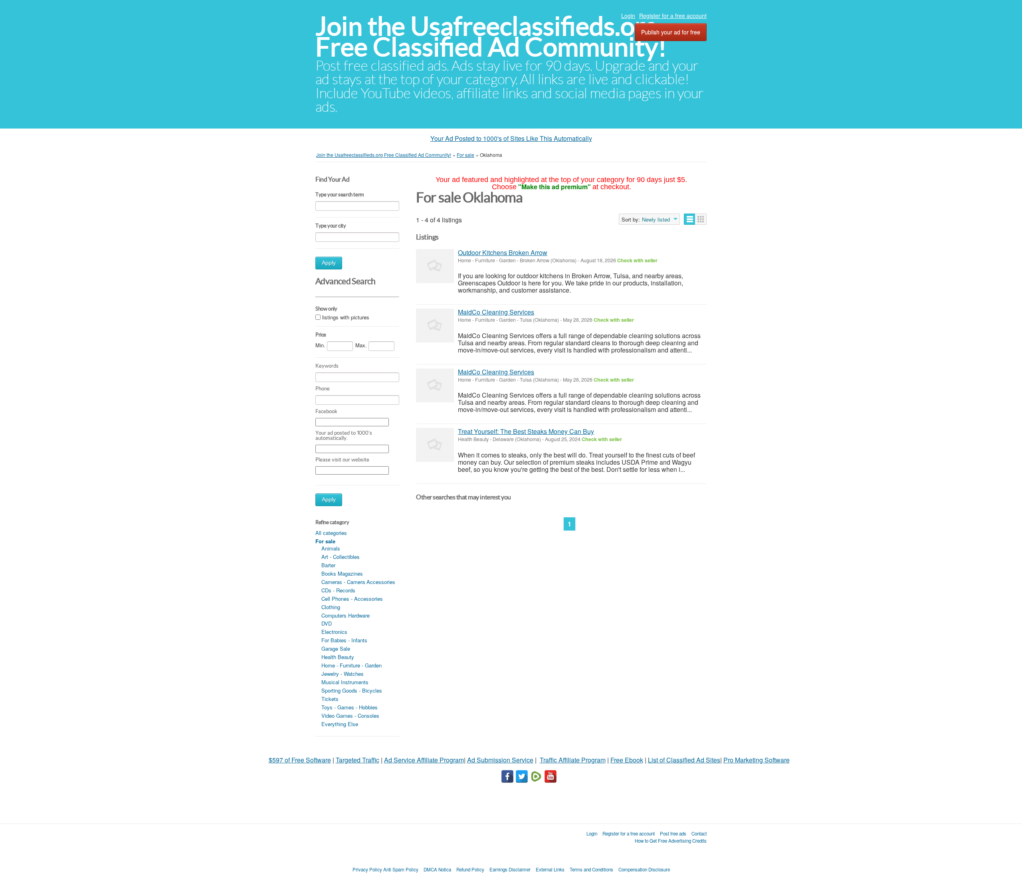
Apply (329, 263)
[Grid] (701, 219)
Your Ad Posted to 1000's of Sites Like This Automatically (511, 138)
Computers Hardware (345, 615)
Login (628, 16)
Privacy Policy (367, 869)
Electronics (334, 632)
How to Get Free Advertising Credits (671, 840)
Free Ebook (626, 759)
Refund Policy (470, 869)
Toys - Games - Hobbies (349, 707)
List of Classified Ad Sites (684, 759)
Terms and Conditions (591, 869)
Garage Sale (335, 648)
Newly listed (656, 219)
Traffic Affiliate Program (573, 759)
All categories (331, 533)
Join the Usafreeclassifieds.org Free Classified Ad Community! (491, 36)
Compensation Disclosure (644, 869)
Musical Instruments (344, 682)
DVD (326, 623)
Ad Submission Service (500, 759)
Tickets (330, 699)
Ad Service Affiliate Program (424, 759)
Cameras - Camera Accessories (358, 582)
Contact (699, 833)
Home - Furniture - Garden (351, 665)
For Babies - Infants (344, 640)
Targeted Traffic (357, 759)
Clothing (330, 607)
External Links (550, 869)
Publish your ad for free (670, 32)
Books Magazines (342, 573)
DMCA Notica (437, 869)
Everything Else (339, 724)
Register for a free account (673, 16)
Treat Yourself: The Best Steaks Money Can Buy (526, 431)
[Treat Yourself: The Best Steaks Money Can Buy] (435, 445)
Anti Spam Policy (400, 869)
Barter (328, 565)
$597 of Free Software (300, 759)
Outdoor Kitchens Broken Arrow (502, 252)
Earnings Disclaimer (510, 869)
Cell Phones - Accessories (352, 598)
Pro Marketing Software (756, 759)
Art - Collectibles (340, 556)
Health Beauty (337, 657)
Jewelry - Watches (342, 673)
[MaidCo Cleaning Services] (435, 326)
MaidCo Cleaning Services (496, 312)
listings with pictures (345, 317)
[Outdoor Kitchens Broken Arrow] (435, 266)
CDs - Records (338, 590)
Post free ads (673, 833)
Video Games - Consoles (350, 715)
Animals (330, 548)
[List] (689, 219)
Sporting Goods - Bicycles (351, 690)
